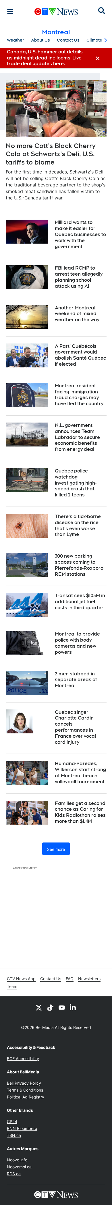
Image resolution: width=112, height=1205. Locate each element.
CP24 (12, 1121)
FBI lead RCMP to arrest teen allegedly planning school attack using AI (79, 277)
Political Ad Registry (25, 1096)
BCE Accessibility (23, 1058)
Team (12, 986)
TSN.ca (14, 1135)
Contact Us (68, 40)
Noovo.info (17, 1159)
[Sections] (10, 11)
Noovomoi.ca (19, 1166)
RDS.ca (14, 1173)
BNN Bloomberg (22, 1128)
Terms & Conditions (25, 1090)
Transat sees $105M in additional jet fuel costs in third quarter (80, 601)
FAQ (70, 978)
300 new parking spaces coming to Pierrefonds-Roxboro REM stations (79, 565)
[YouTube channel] (61, 1007)
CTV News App (21, 978)
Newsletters (89, 978)
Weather (15, 40)
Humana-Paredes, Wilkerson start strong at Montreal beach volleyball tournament (80, 772)
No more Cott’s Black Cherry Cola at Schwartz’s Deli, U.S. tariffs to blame (50, 154)
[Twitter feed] (38, 1007)
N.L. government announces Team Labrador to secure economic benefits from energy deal (77, 437)
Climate (94, 40)
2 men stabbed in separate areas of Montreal (76, 680)
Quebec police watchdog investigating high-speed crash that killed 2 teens (75, 483)
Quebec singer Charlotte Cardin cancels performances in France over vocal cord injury (75, 727)
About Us (40, 40)
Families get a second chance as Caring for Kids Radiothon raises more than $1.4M (80, 812)
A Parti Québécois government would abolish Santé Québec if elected (80, 355)
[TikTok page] (50, 1007)
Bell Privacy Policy (24, 1083)
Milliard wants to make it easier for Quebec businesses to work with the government (80, 234)
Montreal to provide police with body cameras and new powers (77, 643)
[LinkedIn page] (73, 1007)
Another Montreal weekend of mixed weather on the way (77, 314)
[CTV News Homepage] (56, 11)
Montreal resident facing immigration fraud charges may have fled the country (79, 394)
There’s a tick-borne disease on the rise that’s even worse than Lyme (78, 525)
